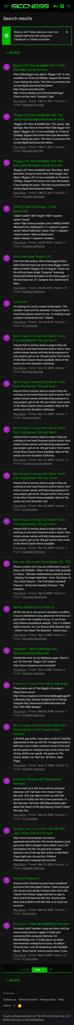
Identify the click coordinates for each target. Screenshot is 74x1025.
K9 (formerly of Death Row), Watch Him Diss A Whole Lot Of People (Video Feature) (40, 730)
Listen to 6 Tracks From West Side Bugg (40, 684)
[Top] (14, 1006)
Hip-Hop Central (31, 417)
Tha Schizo (19, 101)
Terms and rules (27, 999)
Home (6, 1005)
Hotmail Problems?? (27, 878)
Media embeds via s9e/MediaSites (23, 1019)
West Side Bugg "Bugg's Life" (32, 256)
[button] (6, 6)
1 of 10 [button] (25, 969)
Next (38, 969)
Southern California (33, 196)
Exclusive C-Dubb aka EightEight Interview (41, 924)
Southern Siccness (33, 104)
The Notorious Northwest (37, 463)
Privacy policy (48, 999)
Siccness (8, 993)
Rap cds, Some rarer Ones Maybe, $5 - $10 (42, 562)
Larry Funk (20, 302)
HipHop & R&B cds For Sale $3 (33, 607)
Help (61, 999)
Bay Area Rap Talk (32, 150)
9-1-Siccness (29, 325)
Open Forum (29, 913)
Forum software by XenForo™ (36, 1016)
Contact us (9, 999)
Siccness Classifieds (34, 596)
